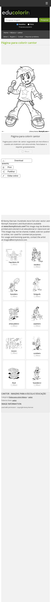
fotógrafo (37, 294)
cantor (20, 32)
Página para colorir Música (18, 397)
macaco (14, 351)
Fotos (32, 24)
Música (13, 32)
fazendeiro (14, 294)
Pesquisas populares (25, 27)
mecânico (37, 265)
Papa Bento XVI (14, 262)
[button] (10, 176)
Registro (13, 36)
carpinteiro (37, 324)
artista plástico (14, 324)
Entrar (6, 36)
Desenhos (22, 24)
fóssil (14, 383)
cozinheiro (37, 353)
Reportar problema (32, 36)
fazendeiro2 (37, 383)
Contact (20, 36)
